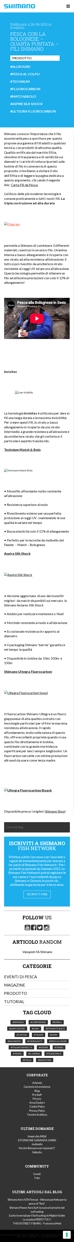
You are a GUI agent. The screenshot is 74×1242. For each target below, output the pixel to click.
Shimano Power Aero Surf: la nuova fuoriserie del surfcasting (37, 1209)
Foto (37, 1178)
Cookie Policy (37, 1106)
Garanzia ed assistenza (37, 1086)
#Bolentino (44, 1060)
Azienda (37, 1082)
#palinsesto (14, 1041)
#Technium (20, 81)
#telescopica (53, 1053)
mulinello (37, 1144)
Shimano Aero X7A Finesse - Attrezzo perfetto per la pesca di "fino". (37, 1201)
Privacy (37, 1098)
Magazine (14, 985)
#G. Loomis (34, 1053)
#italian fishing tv (21, 1047)
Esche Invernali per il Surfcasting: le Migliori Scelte (37, 1215)
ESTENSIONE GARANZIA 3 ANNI (37, 1140)
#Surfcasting (17, 1028)
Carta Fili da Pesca (24, 185)
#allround (20, 66)
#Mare (53, 1035)
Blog (37, 1090)
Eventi (37, 1174)
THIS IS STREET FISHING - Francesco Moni (37, 1223)
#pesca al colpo (25, 74)
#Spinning (18, 1022)
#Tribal (59, 1047)
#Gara (35, 1028)
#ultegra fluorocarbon (33, 111)
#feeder (43, 1047)
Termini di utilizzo (37, 1114)
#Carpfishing (38, 1022)
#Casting (22, 1035)
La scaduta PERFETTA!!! (37, 1219)
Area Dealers (37, 1102)
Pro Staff (37, 1094)
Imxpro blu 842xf (37, 1136)
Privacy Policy (37, 1110)
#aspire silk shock (26, 103)
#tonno (17, 1053)
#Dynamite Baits (55, 1028)
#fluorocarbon (25, 89)
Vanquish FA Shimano (37, 952)
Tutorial (14, 1001)
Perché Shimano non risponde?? (37, 1148)
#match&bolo (23, 96)
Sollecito (37, 1152)
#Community (34, 1041)
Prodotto (22, 58)
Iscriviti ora (37, 894)
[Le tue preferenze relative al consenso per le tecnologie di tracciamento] (67, 1235)
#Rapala (57, 1022)
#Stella (27, 1060)
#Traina (38, 1035)
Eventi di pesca (20, 976)
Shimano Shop (55, 811)
